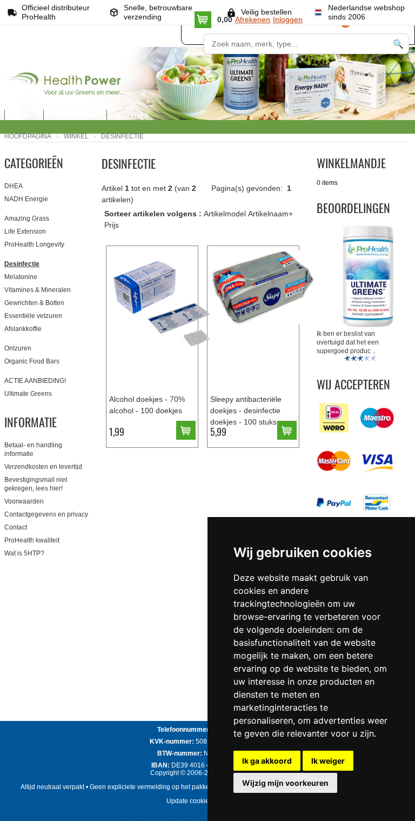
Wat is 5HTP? (24, 553)
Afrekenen (252, 19)
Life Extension (25, 231)
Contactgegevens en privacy (46, 514)
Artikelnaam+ (270, 213)
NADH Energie (26, 199)
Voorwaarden (24, 501)
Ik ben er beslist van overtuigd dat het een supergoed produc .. (348, 342)
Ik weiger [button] (328, 760)
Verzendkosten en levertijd (43, 467)
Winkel (76, 136)
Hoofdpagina (27, 136)
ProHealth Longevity (34, 244)
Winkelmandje (351, 162)
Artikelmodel (225, 213)
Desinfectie (21, 264)
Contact (15, 527)
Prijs (111, 225)
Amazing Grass (26, 218)
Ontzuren (17, 348)
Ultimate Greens (28, 394)
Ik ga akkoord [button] (267, 760)
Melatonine (20, 277)
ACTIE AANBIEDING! (35, 381)
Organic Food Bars (31, 361)
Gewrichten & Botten (34, 303)
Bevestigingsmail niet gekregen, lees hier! (35, 484)
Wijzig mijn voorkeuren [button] (285, 782)
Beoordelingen (353, 207)
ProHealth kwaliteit (31, 540)
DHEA (13, 186)
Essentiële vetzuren (33, 316)
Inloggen (288, 19)
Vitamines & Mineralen (37, 290)
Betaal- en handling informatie (33, 449)
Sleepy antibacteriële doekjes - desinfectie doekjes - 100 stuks (246, 410)
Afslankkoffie (23, 329)
